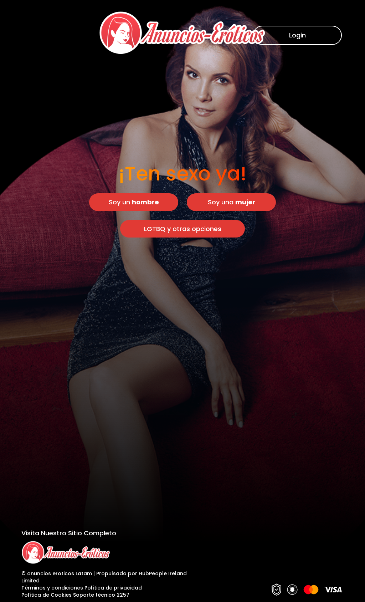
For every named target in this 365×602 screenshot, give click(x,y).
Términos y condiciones (52, 587)
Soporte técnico (94, 594)
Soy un (134, 202)
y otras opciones (182, 228)
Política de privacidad (113, 587)
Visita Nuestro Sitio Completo (68, 533)
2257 (123, 594)
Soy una (231, 202)
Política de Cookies (47, 594)
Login (297, 35)
